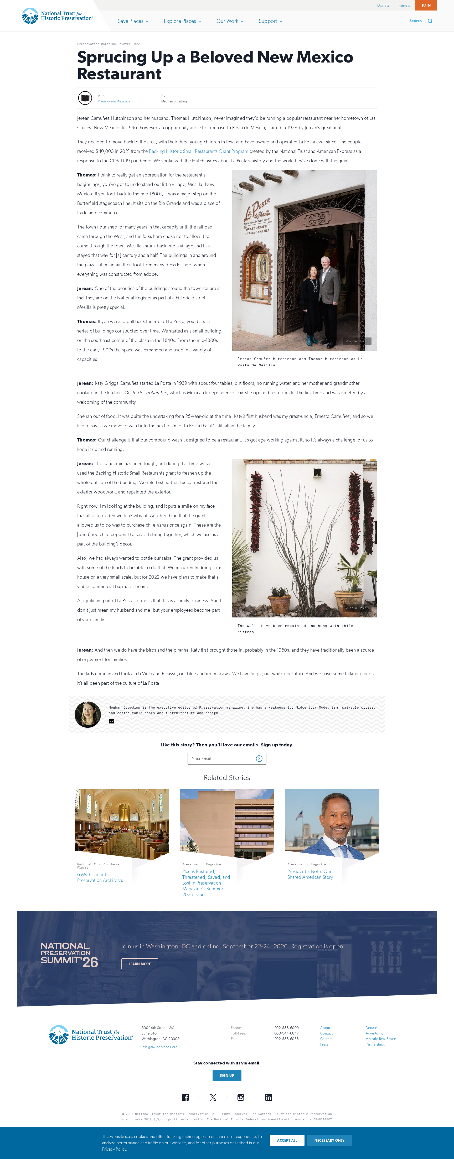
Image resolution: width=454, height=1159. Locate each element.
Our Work (227, 25)
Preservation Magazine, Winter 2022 (108, 43)
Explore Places (180, 25)
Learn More (140, 964)
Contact (326, 1033)
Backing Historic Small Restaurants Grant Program (198, 151)
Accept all (287, 1140)
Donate (383, 5)
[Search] (432, 21)
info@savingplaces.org (160, 1047)
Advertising (375, 1033)
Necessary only (329, 1140)
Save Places (130, 25)
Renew (404, 5)
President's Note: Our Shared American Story (310, 874)
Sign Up (227, 1076)
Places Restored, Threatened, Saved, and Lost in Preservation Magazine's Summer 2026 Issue (206, 883)
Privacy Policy (114, 1149)
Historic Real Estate (381, 1039)
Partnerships (375, 1044)
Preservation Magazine (114, 101)
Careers (326, 1039)
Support (268, 25)
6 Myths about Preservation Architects (100, 877)
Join (426, 5)
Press (324, 1044)
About (325, 1028)
